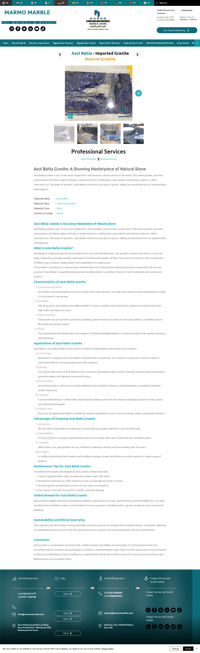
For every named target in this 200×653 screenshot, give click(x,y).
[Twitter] (24, 28)
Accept (188, 648)
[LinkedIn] (30, 28)
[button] (160, 43)
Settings (175, 648)
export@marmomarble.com (118, 613)
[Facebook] (18, 28)
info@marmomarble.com (31, 614)
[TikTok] (43, 28)
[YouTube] (36, 28)
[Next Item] (138, 93)
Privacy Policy (107, 648)
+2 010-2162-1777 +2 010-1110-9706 (165, 18)
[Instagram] (11, 28)
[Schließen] (196, 648)
